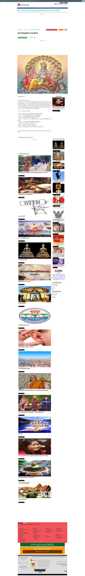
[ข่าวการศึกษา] (23, 10)
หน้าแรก (65, 29)
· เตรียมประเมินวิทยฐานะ (59, 535)
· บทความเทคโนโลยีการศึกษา (23, 529)
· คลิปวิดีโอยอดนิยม (48, 532)
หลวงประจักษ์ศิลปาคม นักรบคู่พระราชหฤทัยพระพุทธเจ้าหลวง (58, 181)
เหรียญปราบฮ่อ (58, 193)
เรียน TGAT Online (54, 293)
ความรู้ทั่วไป (25, 29)
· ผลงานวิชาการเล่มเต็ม (59, 536)
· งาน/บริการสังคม (48, 531)
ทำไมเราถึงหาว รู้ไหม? (58, 232)
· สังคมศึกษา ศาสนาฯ (36, 536)
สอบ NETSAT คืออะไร (55, 285)
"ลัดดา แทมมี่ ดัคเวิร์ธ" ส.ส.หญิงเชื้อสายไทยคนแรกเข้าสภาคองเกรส (58, 108)
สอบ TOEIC (53, 288)
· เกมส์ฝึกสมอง (47, 536)
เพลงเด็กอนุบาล (54, 297)
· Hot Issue (21, 537)
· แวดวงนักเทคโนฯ (22, 541)
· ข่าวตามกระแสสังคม (48, 529)
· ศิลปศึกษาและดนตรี (36, 537)
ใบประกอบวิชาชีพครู (55, 284)
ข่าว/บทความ (61, 29)
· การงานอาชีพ (35, 539)
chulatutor (53, 295)
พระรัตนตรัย (58, 169)
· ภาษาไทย (34, 533)
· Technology (21, 528)
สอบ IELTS (53, 287)
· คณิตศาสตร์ (35, 529)
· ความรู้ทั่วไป (35, 528)
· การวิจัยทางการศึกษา (58, 531)
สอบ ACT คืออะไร (54, 294)
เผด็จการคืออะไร (58, 160)
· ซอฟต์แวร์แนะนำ (21, 535)
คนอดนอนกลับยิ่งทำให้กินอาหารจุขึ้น (58, 256)
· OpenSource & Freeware (23, 533)
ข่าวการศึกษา (20, 29)
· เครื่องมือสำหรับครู (58, 538)
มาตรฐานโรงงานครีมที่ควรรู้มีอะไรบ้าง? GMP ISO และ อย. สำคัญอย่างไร (58, 265)
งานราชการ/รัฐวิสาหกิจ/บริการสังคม (34, 29)
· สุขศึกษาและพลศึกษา (36, 535)
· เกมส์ (46, 535)
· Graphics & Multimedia (23, 532)
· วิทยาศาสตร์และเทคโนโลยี (37, 531)
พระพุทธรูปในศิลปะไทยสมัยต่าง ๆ (58, 149)
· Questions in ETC (22, 540)
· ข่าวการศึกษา (47, 528)
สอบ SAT (53, 289)
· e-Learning (21, 531)
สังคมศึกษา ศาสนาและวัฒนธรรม (51, 29)
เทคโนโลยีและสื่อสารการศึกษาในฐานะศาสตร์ (58, 244)
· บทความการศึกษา (58, 529)
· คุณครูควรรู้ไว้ (57, 534)
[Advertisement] (42, 21)
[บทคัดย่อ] (50, 10)
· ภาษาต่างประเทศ (35, 532)
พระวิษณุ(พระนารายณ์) (21, 137)
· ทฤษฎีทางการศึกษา (58, 528)
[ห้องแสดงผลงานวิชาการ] (45, 10)
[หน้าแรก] (19, 10)
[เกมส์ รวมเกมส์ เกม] (54, 10)
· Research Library (22, 539)
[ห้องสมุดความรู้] (33, 10)
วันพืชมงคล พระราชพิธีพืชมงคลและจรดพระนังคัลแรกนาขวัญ (58, 204)
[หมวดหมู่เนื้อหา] (39, 10)
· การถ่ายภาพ (21, 536)
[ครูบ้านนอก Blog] (28, 10)
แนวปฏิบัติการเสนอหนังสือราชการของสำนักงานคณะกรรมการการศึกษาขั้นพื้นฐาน (58, 220)
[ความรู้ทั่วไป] (57, 10)
